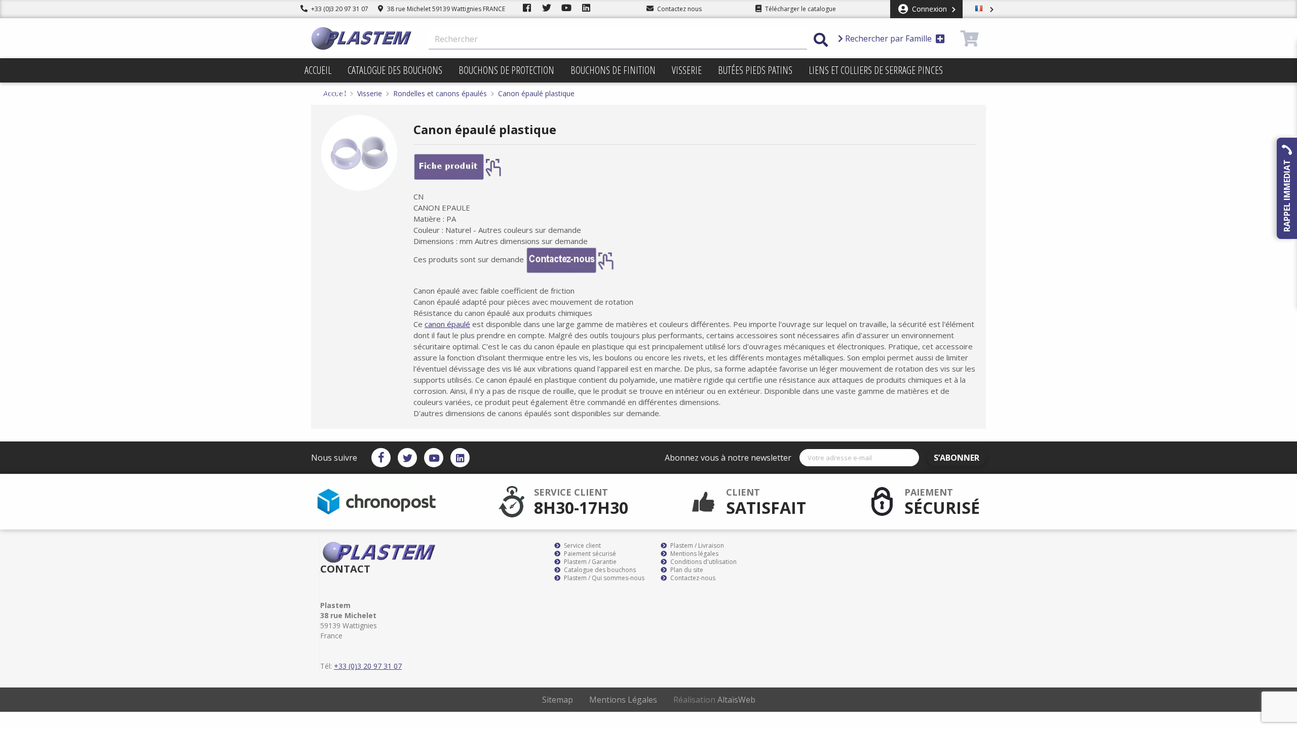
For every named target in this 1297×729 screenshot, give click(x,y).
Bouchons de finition (613, 70)
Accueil (317, 70)
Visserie (687, 70)
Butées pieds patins (755, 70)
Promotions (328, 94)
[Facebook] (381, 457)
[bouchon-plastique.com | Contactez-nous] (570, 259)
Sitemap (557, 699)
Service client (581, 546)
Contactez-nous (692, 578)
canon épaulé (447, 324)
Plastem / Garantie (589, 562)
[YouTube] (433, 457)
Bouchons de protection (506, 70)
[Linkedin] (460, 457)
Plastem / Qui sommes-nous (603, 578)
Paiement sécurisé (589, 554)
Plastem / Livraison (696, 546)
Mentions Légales (623, 699)
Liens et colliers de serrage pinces (876, 70)
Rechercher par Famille (888, 38)
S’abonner (956, 457)
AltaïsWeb (736, 699)
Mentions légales (693, 554)
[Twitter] (407, 457)
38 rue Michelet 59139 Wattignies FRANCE (445, 9)
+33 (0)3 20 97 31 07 (339, 9)
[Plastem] (361, 38)
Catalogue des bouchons (395, 70)
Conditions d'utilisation (703, 562)
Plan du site (686, 570)
